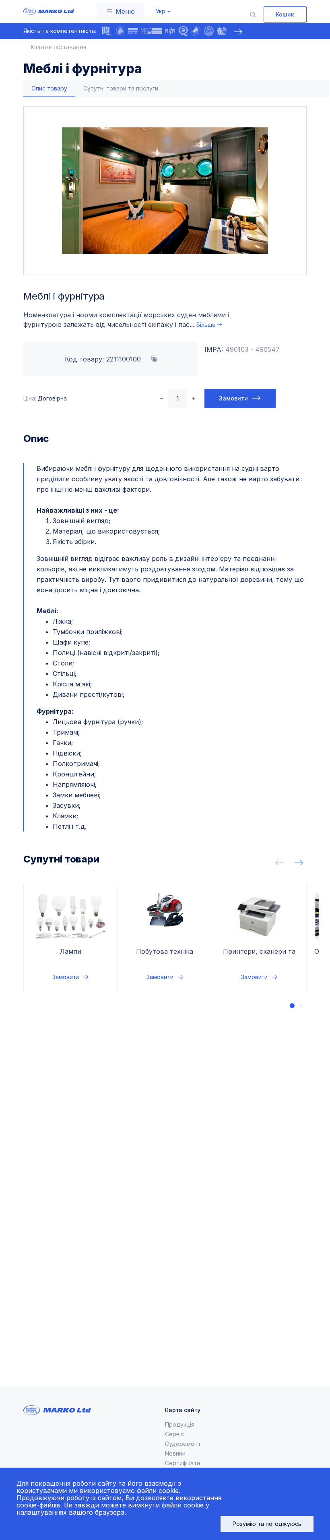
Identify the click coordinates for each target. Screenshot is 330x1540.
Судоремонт (183, 1443)
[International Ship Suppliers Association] (120, 31)
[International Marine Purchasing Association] (107, 31)
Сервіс (174, 1434)
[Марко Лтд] (46, 11)
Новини (175, 1453)
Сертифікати (182, 1463)
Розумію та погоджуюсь (267, 1523)
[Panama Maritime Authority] (222, 31)
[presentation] (237, 31)
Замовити (233, 398)
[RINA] (170, 31)
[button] (292, 1005)
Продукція (179, 1424)
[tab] (49, 88)
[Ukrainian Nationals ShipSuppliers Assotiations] (196, 31)
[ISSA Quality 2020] (183, 31)
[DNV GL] (133, 31)
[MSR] (151, 31)
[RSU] (209, 31)
